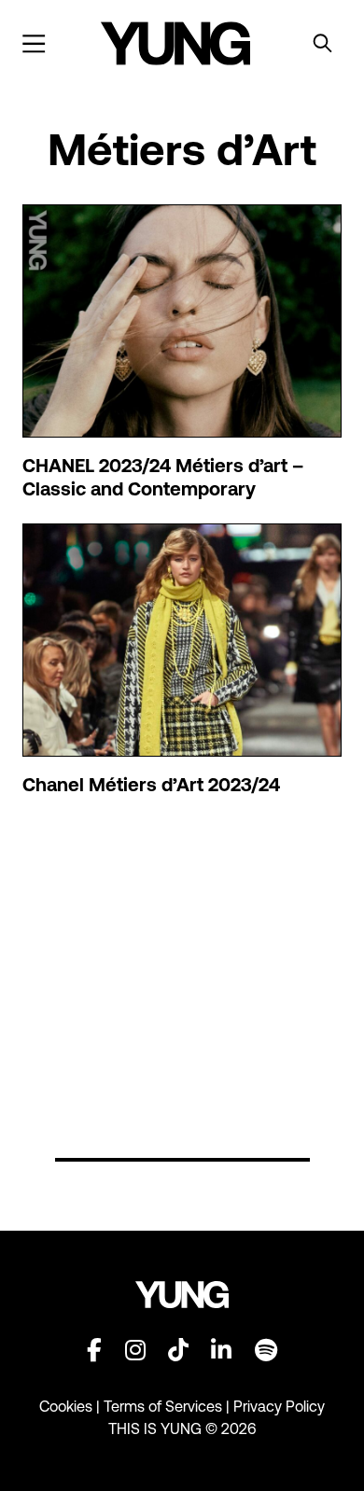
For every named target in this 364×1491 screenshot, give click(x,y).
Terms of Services (163, 1406)
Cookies (67, 1406)
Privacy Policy (279, 1406)
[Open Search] (323, 44)
